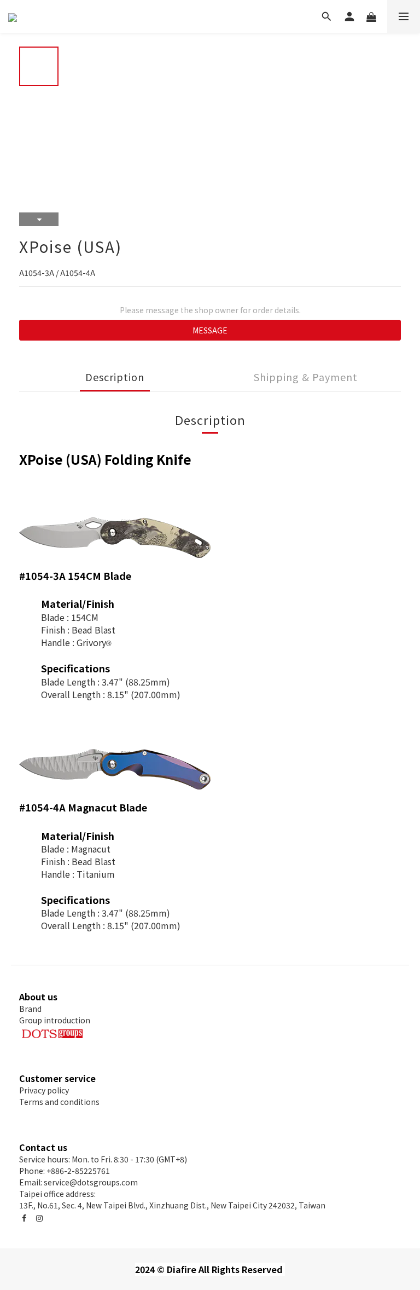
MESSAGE (210, 330)
